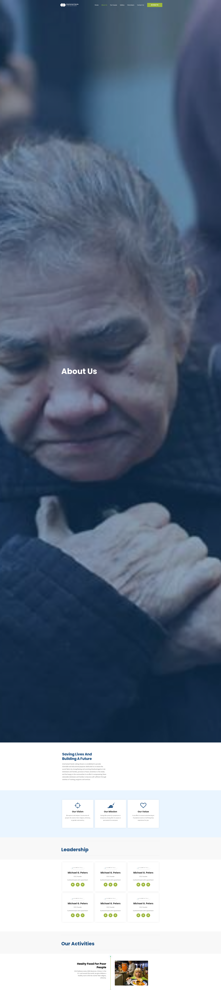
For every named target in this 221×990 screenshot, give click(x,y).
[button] (154, 5)
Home (97, 5)
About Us (104, 5)
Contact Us (140, 5)
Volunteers (130, 5)
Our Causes (113, 5)
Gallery (122, 5)
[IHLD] (69, 5)
